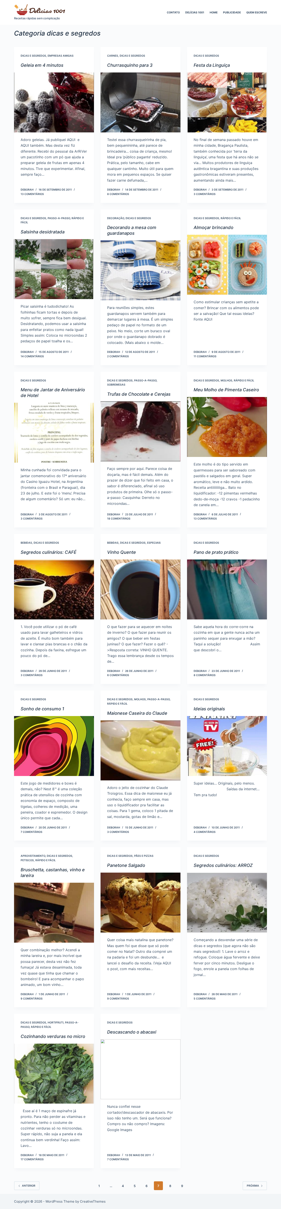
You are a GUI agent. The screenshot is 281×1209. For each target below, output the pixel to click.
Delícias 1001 (194, 12)
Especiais (154, 542)
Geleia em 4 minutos (42, 65)
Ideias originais (209, 708)
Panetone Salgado (126, 865)
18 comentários (118, 518)
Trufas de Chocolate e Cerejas (139, 394)
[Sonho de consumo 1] (54, 746)
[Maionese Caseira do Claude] (140, 750)
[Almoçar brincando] (227, 265)
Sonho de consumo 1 (42, 708)
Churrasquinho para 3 (130, 65)
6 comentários (118, 675)
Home (214, 12)
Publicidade (232, 12)
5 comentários (205, 998)
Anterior (28, 1185)
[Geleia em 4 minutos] (54, 102)
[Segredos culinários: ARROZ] (227, 903)
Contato (173, 12)
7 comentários (31, 832)
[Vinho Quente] (140, 589)
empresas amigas (61, 55)
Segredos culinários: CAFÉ (48, 552)
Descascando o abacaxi (131, 1032)
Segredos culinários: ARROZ (223, 865)
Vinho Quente (121, 552)
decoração (115, 218)
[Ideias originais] (227, 746)
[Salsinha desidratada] (54, 269)
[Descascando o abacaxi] (140, 1069)
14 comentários (32, 356)
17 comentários (32, 1159)
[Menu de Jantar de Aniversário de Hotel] (54, 433)
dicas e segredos (33, 55)
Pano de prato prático (216, 552)
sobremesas (116, 384)
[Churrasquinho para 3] (140, 102)
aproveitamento (33, 855)
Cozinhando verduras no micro (53, 1036)
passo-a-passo (59, 218)
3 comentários (205, 194)
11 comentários (205, 356)
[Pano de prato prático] (227, 589)
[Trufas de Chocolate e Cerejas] (140, 431)
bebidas (26, 542)
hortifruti (55, 1022)
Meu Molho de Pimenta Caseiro (226, 389)
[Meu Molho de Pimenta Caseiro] (227, 427)
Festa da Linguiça (212, 65)
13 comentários (32, 194)
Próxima (253, 1185)
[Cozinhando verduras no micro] (54, 1074)
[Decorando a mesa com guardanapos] (140, 270)
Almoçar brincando (213, 227)
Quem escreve (256, 12)
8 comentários (118, 194)
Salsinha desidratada (43, 232)
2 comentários (118, 356)
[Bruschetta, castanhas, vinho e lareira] (54, 913)
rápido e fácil (231, 218)
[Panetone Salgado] (140, 903)
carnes (112, 55)
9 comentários (32, 998)
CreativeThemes (93, 1201)
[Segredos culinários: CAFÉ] (54, 589)
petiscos (27, 860)
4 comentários (205, 832)
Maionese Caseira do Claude (137, 713)
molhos (226, 380)
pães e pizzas (143, 855)
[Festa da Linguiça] (227, 102)
